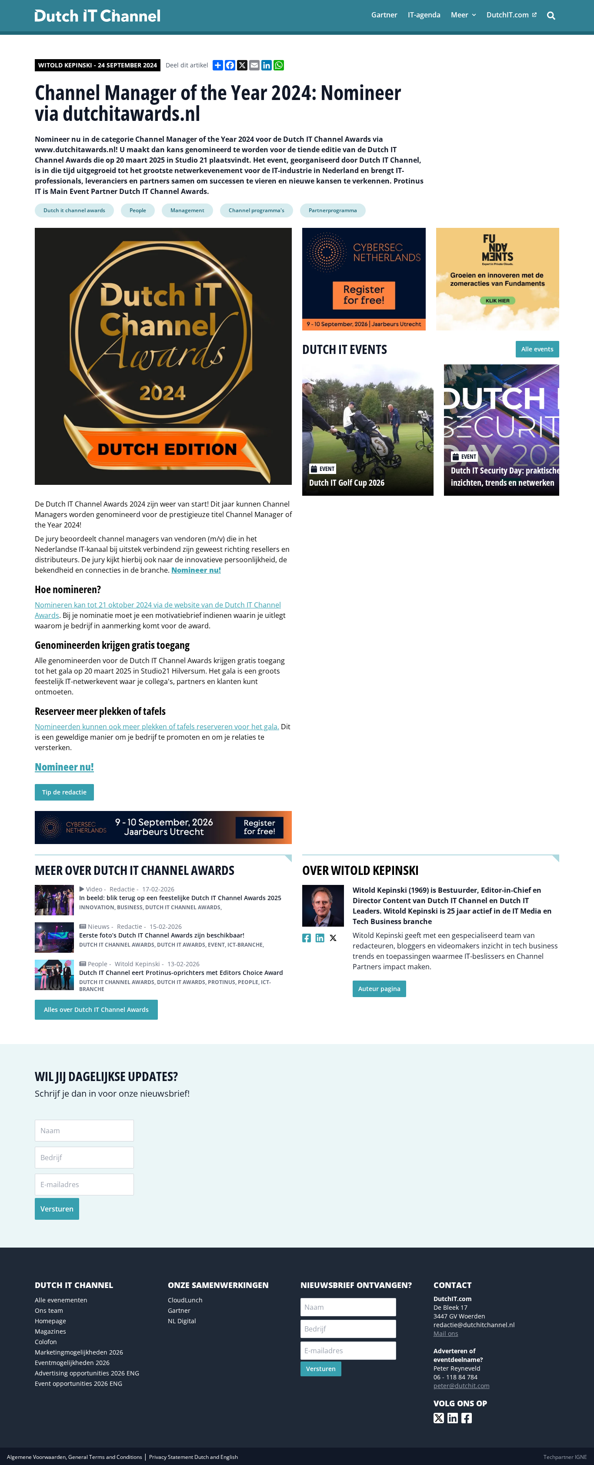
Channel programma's (256, 210)
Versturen (56, 1209)
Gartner (179, 1310)
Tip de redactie (64, 792)
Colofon (46, 1342)
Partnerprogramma (333, 210)
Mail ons (446, 1333)
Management (187, 210)
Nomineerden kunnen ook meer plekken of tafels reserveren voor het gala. (157, 726)
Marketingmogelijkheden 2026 (79, 1352)
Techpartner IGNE (565, 1457)
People (138, 210)
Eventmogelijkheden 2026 (72, 1362)
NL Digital (182, 1321)
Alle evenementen (61, 1300)
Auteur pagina (379, 988)
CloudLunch (185, 1300)
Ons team (49, 1310)
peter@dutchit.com (462, 1386)
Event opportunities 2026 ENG (78, 1383)
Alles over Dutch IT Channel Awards (96, 1009)
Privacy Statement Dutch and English (193, 1457)
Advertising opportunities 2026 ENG (87, 1373)
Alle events (537, 349)
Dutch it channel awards (74, 210)
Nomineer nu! (196, 570)
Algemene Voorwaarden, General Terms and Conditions (75, 1457)
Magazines (50, 1331)
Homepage (50, 1321)
